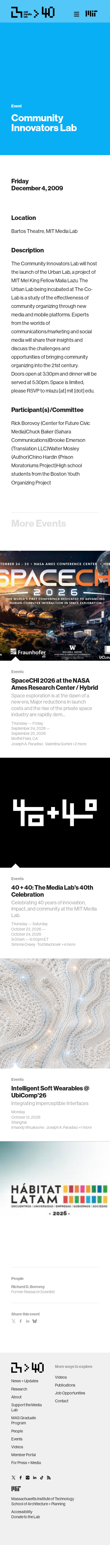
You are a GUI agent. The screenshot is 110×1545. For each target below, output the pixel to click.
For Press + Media (26, 1462)
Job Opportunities (70, 1393)
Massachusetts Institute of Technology (42, 1498)
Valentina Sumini (58, 743)
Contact (61, 1400)
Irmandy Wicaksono (27, 1127)
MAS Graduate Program (23, 1420)
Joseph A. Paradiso (27, 743)
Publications (65, 1385)
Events (17, 1439)
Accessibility (21, 1511)
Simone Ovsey (23, 944)
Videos (17, 1446)
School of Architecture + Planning (38, 1503)
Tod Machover (49, 944)
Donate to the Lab (25, 1516)
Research (19, 1389)
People (17, 1431)
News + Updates (24, 1380)
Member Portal (23, 1454)
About (16, 1396)
